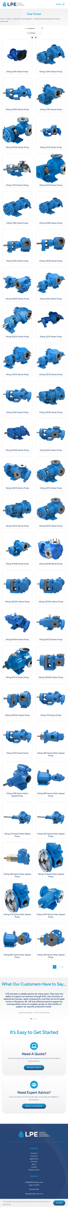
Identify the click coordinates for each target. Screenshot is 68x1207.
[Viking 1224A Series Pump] (50, 382)
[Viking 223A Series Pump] (50, 420)
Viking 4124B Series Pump (17, 563)
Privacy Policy (52, 1196)
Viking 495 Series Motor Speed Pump (50, 754)
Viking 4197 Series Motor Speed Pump (51, 915)
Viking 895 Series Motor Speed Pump (50, 794)
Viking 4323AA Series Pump (17, 715)
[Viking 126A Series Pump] (17, 193)
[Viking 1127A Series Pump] (17, 155)
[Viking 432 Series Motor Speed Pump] (50, 804)
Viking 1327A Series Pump (17, 374)
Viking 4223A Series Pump (17, 488)
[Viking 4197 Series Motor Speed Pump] (50, 884)
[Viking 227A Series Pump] (50, 458)
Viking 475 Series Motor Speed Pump (17, 915)
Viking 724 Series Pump (50, 715)
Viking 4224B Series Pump (50, 563)
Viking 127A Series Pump (51, 147)
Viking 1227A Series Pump (17, 526)
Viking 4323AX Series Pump (50, 601)
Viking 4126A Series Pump (50, 223)
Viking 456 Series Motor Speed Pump (17, 875)
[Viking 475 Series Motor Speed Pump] (17, 884)
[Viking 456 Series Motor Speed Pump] (17, 844)
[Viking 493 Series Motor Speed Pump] (50, 925)
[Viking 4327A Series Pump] (50, 344)
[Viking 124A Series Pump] (17, 41)
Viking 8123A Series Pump (50, 639)
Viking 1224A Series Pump (50, 412)
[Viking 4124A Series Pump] (17, 79)
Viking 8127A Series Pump (17, 677)
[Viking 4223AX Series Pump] (17, 572)
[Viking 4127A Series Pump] (50, 155)
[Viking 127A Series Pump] (50, 117)
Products (34, 1148)
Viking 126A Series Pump (17, 223)
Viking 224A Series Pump (17, 412)
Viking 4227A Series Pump (50, 526)
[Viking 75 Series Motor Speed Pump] (50, 844)
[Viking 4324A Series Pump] (17, 269)
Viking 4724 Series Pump (17, 753)
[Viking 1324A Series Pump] (50, 231)
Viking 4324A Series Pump (17, 298)
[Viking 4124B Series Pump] (17, 534)
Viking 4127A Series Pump (50, 185)
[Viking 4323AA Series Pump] (17, 685)
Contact (34, 1162)
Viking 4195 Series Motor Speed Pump (17, 794)
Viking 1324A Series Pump (50, 261)
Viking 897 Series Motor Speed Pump (17, 956)
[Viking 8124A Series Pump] (17, 609)
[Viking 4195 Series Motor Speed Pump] (17, 763)
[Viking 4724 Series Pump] (17, 723)
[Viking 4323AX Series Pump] (50, 572)
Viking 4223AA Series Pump (50, 677)
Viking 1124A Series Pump (50, 71)
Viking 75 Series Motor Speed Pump (51, 875)
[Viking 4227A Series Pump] (50, 496)
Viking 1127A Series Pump (17, 185)
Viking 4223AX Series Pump (17, 601)
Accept (59, 1203)
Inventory (34, 1151)
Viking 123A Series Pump (51, 109)
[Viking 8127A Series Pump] (17, 647)
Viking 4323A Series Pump (17, 336)
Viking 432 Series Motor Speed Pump (50, 834)
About (34, 1159)
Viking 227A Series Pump (51, 488)
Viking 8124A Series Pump (17, 639)
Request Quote (34, 1165)
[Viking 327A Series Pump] (50, 307)
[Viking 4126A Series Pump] (50, 193)
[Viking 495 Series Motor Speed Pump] (50, 723)
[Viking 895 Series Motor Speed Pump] (50, 763)
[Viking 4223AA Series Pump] (50, 647)
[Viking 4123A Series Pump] (17, 117)
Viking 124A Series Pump (17, 71)
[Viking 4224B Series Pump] (50, 534)
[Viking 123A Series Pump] (50, 79)
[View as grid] (32, 37)
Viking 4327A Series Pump (50, 374)
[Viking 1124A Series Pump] (50, 41)
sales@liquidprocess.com (34, 1188)
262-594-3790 (34, 1184)
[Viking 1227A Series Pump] (17, 496)
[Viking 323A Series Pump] (50, 269)
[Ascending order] (42, 28)
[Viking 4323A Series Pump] (17, 307)
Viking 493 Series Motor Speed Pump (50, 956)
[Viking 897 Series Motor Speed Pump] (17, 925)
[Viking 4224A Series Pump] (17, 420)
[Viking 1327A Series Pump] (17, 344)
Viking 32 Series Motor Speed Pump (17, 834)
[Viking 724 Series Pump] (50, 685)
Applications (34, 1154)
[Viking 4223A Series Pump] (17, 458)
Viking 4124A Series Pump (17, 109)
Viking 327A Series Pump (51, 336)
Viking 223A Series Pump (51, 450)
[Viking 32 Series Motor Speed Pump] (17, 804)
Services (34, 1156)
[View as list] (36, 37)
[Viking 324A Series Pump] (17, 231)
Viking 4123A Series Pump (17, 147)
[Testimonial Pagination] (31, 1013)
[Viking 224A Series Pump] (17, 382)
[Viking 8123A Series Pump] (50, 609)
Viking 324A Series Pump (17, 261)
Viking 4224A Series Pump (17, 450)
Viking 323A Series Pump (51, 298)
